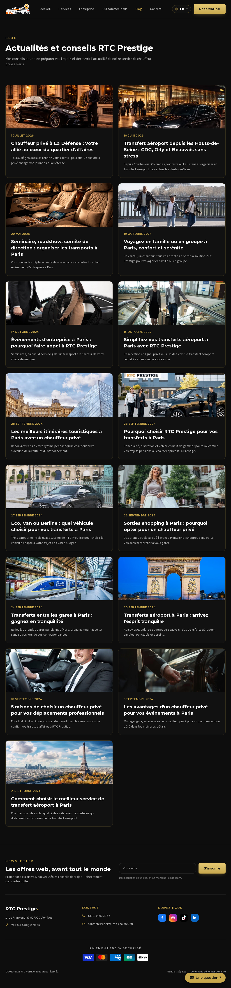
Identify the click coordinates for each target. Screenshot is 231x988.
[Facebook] (162, 918)
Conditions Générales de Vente (208, 972)
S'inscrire (212, 868)
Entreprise (86, 9)
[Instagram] (173, 918)
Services (65, 9)
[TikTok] (184, 918)
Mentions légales (176, 972)
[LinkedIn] (195, 918)
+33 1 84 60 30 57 (99, 916)
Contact (156, 9)
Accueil (45, 9)
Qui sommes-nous (114, 9)
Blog (139, 9)
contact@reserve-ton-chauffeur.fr (110, 924)
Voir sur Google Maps (25, 925)
